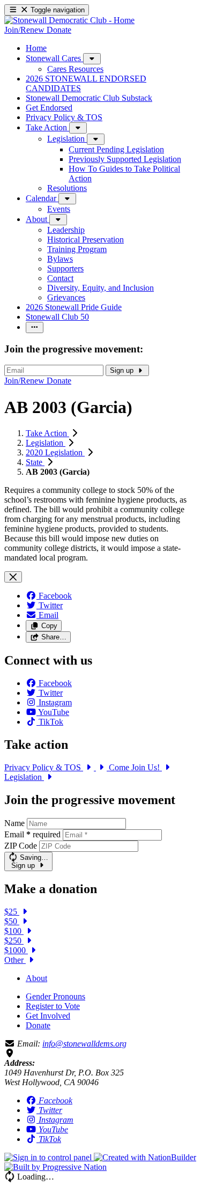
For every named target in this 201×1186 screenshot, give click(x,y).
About (36, 978)
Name (14, 823)
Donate (38, 1025)
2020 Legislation (55, 452)
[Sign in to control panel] (49, 1157)
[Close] (13, 577)
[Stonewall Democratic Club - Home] (69, 20)
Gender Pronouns (55, 996)
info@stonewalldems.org (84, 1043)
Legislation (45, 442)
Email (32, 834)
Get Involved (48, 1015)
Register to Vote (53, 1006)
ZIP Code (20, 845)
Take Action (47, 433)
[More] (92, 58)
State (35, 462)
